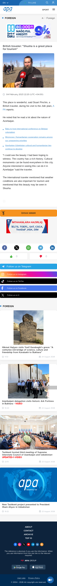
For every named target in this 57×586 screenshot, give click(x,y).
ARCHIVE (28, 534)
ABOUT (28, 527)
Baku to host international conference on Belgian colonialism (26, 130)
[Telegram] (33, 545)
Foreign (50, 18)
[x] (24, 545)
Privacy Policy (34, 578)
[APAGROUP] (28, 560)
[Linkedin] (37, 545)
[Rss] (41, 545)
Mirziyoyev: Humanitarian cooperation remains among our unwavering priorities (29, 139)
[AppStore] (38, 567)
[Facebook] (15, 545)
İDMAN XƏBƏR (28, 213)
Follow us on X (13, 295)
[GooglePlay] (19, 567)
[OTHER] (53, 10)
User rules (21, 578)
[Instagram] (19, 545)
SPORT (45, 10)
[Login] (53, 2)
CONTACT (28, 530)
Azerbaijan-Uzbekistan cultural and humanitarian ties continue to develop (28, 147)
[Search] (47, 3)
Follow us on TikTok (15, 281)
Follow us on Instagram (16, 274)
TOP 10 (28, 538)
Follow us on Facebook (16, 288)
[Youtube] (28, 545)
